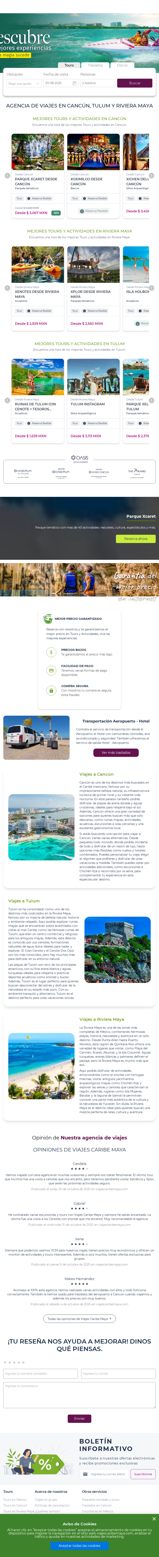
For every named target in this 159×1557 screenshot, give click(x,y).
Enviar (79, 1419)
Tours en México (14, 1500)
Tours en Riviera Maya (18, 1511)
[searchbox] (24, 83)
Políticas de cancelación (52, 1505)
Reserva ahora (135, 539)
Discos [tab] (122, 65)
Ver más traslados (116, 753)
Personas (87, 74)
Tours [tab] (69, 65)
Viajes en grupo (46, 1500)
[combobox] (24, 83)
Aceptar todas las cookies (79, 1546)
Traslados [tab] (95, 65)
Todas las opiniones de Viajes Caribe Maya (80, 1319)
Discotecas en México (97, 1511)
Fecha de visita (55, 74)
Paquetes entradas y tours (100, 1500)
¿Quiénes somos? (47, 1511)
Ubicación (15, 74)
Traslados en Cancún (97, 1505)
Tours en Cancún (15, 1505)
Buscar (135, 83)
